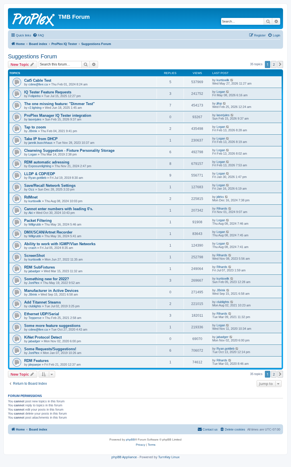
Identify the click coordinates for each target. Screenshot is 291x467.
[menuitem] (38, 35)
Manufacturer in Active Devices (51, 290)
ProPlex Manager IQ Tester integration (57, 115)
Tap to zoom (35, 127)
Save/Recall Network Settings (50, 185)
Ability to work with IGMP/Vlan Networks (59, 244)
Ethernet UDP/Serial (41, 314)
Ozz (31, 189)
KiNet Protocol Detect (43, 337)
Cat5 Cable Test (37, 80)
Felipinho (34, 96)
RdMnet (31, 197)
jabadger (34, 271)
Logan (221, 91)
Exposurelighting (39, 166)
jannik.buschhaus (40, 142)
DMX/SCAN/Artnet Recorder (48, 232)
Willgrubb (34, 224)
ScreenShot (34, 255)
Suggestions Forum (32, 56)
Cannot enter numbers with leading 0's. (58, 209)
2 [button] (274, 64)
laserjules (34, 119)
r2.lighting (34, 107)
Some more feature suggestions (52, 325)
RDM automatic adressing (46, 162)
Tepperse (34, 317)
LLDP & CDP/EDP (39, 174)
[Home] (33, 18)
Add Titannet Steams (42, 302)
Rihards (222, 208)
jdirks (220, 196)
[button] (280, 64)
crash (32, 247)
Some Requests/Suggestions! (50, 349)
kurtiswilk (223, 80)
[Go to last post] (232, 80)
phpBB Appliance (124, 457)
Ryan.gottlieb (37, 177)
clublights (34, 306)
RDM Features (36, 361)
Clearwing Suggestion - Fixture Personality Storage (69, 150)
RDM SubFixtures (39, 267)
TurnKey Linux (169, 457)
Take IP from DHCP (41, 139)
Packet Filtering (38, 220)
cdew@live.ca (38, 84)
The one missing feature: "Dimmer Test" (59, 104)
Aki (30, 212)
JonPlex (34, 282)
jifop (219, 103)
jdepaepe (34, 364)
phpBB (130, 439)
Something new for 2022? (46, 279)
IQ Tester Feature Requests (47, 92)
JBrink (32, 131)
